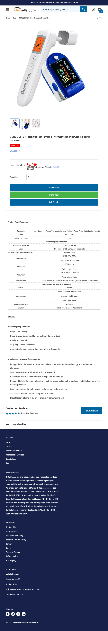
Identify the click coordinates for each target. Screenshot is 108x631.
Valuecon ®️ (15, 151)
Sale (14, 18)
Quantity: (14, 177)
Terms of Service (13, 552)
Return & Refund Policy (16, 539)
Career (9, 544)
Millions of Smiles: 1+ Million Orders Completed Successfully (54, 3)
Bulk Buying (11, 560)
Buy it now (54, 195)
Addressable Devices (15, 455)
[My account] (93, 9)
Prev (100, 18)
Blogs (8, 548)
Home (8, 18)
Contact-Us (11, 527)
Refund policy (12, 556)
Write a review (92, 410)
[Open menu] (7, 9)
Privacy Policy (12, 531)
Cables (9, 446)
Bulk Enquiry (54, 202)
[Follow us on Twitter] (13, 614)
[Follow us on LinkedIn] (24, 614)
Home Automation (14, 450)
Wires (8, 442)
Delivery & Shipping (14, 535)
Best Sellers (11, 459)
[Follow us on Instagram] (18, 614)
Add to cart (54, 187)
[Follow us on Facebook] (8, 614)
